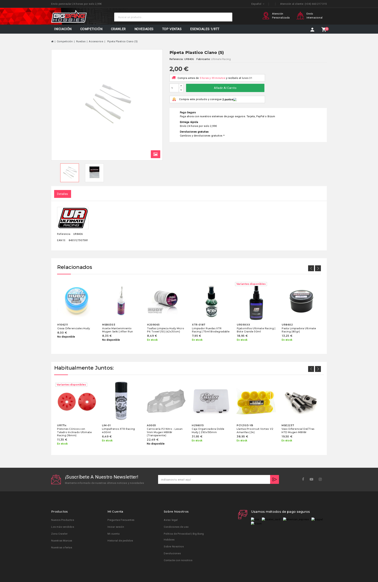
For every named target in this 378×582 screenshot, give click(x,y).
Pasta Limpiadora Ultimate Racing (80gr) (299, 330)
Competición (91, 29)
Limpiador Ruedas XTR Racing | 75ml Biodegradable (211, 330)
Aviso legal (171, 519)
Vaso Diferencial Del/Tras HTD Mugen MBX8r (298, 430)
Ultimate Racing (221, 59)
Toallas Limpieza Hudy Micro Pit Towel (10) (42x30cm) (165, 330)
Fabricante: (203, 59)
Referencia (63, 233)
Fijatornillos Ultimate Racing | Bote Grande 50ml (256, 330)
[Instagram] (321, 479)
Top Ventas (172, 29)
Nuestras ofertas (61, 547)
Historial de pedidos (120, 540)
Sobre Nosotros (174, 546)
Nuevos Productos (62, 519)
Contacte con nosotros (178, 560)
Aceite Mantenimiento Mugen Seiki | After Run (117, 330)
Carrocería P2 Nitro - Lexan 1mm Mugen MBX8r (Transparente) (165, 432)
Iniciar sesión (115, 526)
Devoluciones (172, 553)
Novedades (144, 29)
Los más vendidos (62, 526)
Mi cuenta (113, 533)
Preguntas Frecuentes (120, 519)
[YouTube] (313, 479)
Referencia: (177, 59)
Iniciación (63, 29)
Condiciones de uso (176, 526)
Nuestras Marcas (61, 540)
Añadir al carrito (225, 87)
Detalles (62, 194)
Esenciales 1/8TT (205, 29)
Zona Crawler (59, 533)
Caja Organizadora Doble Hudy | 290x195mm (208, 430)
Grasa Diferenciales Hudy (73, 328)
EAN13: (61, 240)
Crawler (118, 29)
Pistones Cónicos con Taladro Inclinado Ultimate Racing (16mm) (74, 432)
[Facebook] (304, 479)
